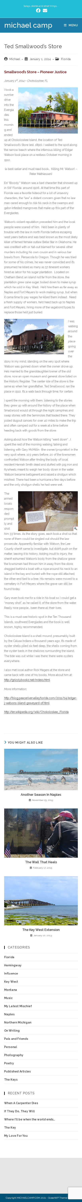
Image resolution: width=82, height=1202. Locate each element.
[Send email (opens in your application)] (44, 10)
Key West (11, 981)
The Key (10, 1127)
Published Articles (17, 1071)
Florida (66, 59)
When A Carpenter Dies (21, 1103)
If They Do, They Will (19, 1111)
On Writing (12, 1030)
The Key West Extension (41, 930)
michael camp (28, 25)
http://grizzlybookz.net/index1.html (27, 680)
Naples (9, 1014)
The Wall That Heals (41, 862)
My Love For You (16, 1135)
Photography (13, 1055)
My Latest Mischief (18, 1006)
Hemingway (13, 965)
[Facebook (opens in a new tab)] (38, 10)
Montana (10, 989)
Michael (14, 59)
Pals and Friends (16, 1038)
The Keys (11, 1079)
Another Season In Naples (41, 795)
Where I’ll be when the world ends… (29, 1119)
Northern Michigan (17, 1022)
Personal (10, 1047)
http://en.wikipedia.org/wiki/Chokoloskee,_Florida (36, 712)
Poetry (9, 1063)
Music (8, 998)
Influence (11, 973)
